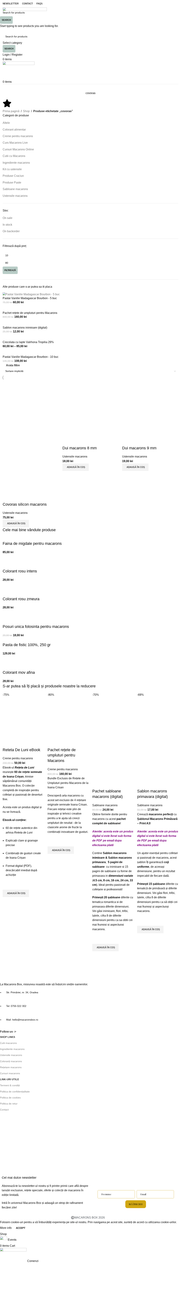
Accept (20, 1228)
